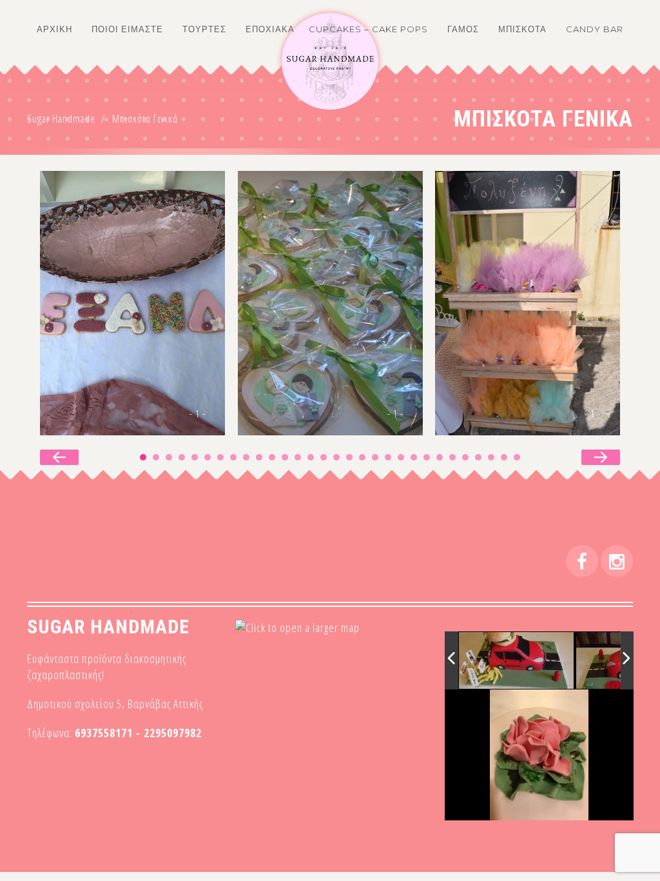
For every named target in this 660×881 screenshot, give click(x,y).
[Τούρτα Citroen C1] (517, 661)
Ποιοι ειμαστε (127, 29)
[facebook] (582, 561)
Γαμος (463, 29)
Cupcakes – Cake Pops (368, 29)
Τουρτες (204, 29)
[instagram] (617, 561)
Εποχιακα (270, 29)
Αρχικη (54, 29)
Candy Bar (594, 29)
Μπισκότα (522, 29)
